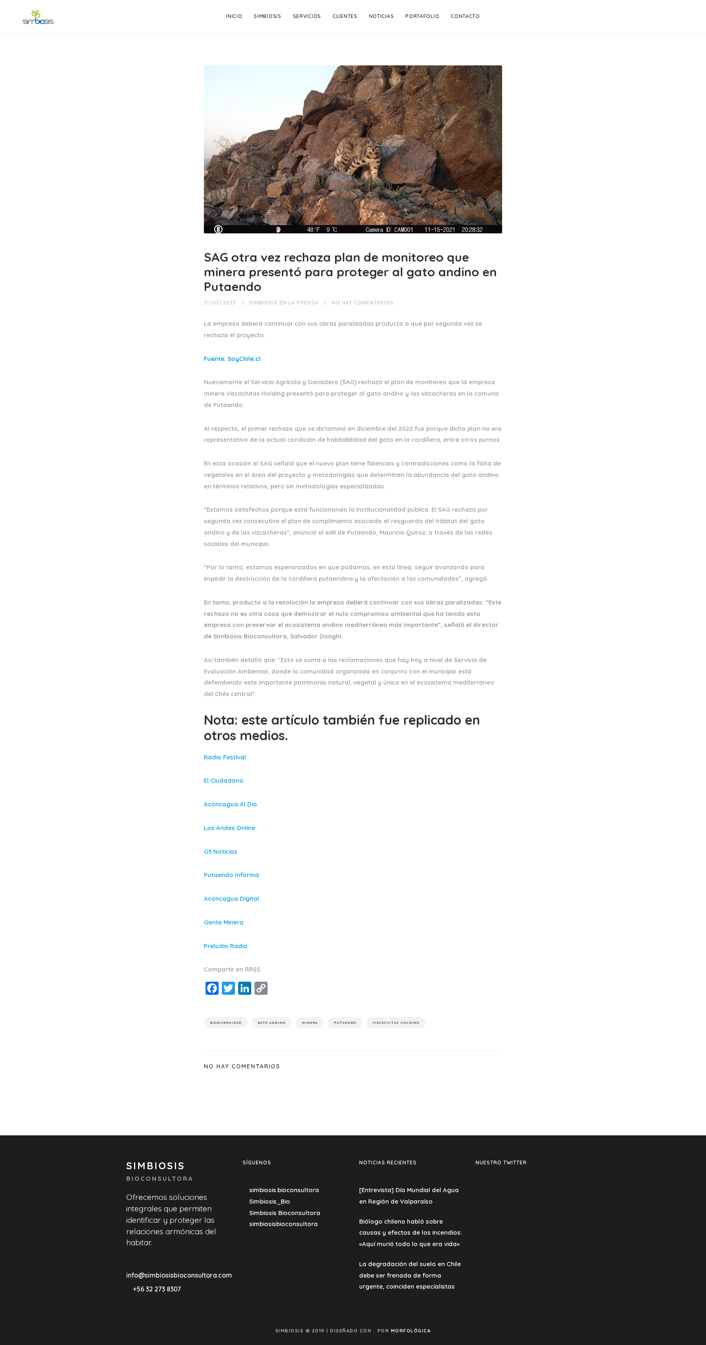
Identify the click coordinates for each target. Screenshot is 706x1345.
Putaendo (345, 1022)
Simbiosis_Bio (269, 1201)
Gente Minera (224, 922)
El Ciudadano (224, 780)
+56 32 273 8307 (157, 1289)
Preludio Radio (226, 946)
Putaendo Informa (231, 875)
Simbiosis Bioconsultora (284, 1213)
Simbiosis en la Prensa (284, 303)
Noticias (381, 16)
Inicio (234, 16)
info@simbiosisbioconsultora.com (179, 1275)
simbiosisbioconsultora (283, 1224)
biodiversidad (225, 1022)
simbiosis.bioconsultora (284, 1190)
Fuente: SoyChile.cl (232, 359)
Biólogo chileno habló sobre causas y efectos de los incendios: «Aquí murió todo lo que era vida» (410, 1232)
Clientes (345, 16)
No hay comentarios (363, 303)
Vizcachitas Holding (396, 1022)
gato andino (272, 1022)
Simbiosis (267, 16)
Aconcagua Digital (231, 898)
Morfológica (411, 1331)
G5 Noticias (220, 851)
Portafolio (422, 16)
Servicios (307, 16)
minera (309, 1022)
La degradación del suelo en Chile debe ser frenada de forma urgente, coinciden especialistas (410, 1275)
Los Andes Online (229, 828)
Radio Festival (225, 757)
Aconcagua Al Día (230, 804)
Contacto (465, 16)
